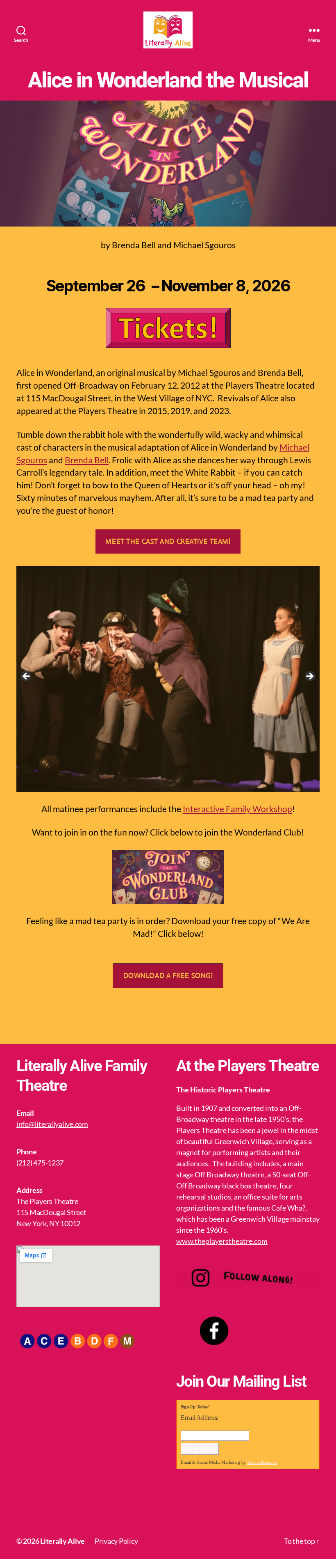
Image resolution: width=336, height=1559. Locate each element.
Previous (26, 677)
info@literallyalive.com (52, 1124)
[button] (168, 975)
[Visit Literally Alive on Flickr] (223, 1499)
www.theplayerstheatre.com (222, 1240)
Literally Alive (62, 1540)
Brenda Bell (87, 460)
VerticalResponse (262, 1462)
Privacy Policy (116, 1540)
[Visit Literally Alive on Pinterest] (244, 1499)
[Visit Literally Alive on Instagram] (203, 1499)
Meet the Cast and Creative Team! (167, 541)
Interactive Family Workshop (237, 809)
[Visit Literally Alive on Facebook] (183, 1499)
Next (309, 677)
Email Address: (199, 1417)
